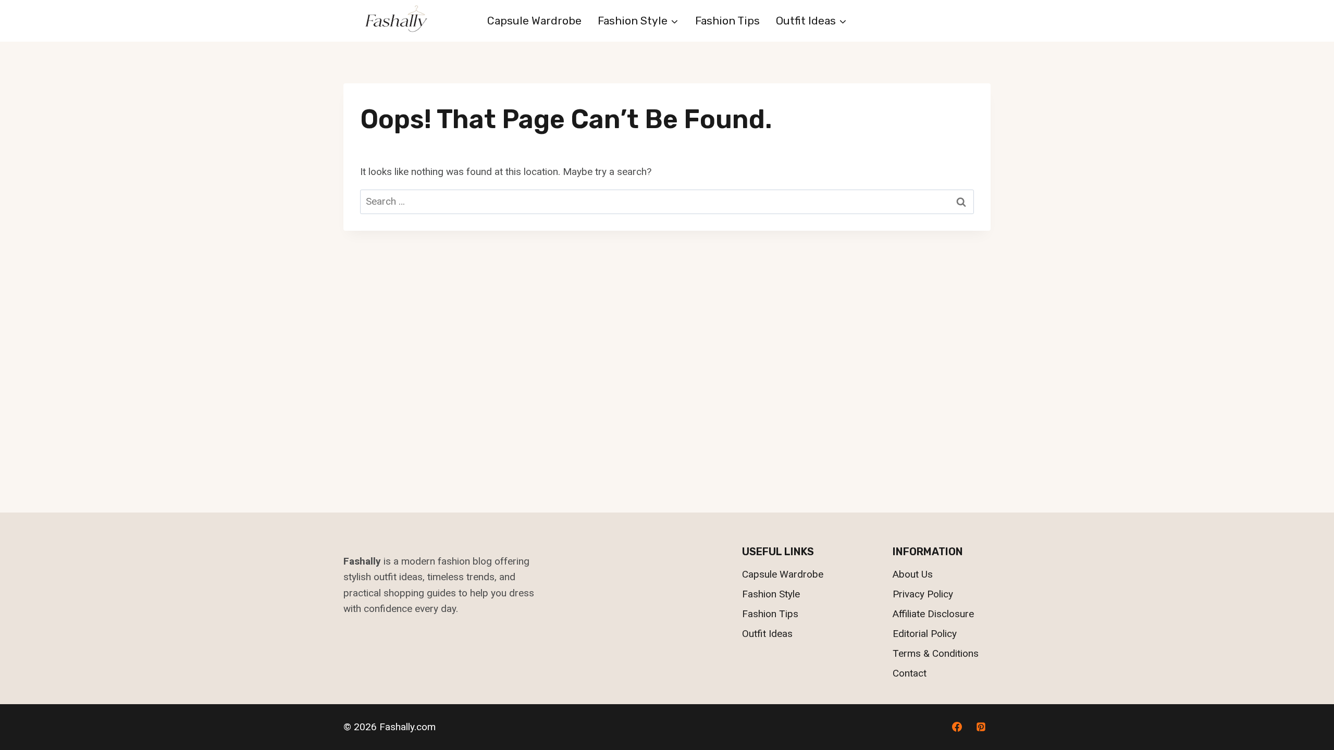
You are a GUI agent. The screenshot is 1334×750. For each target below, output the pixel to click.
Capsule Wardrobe (534, 20)
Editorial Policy (925, 634)
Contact (910, 673)
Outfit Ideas (767, 634)
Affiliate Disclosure (933, 614)
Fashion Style (771, 594)
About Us (913, 574)
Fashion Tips (727, 20)
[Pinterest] (981, 727)
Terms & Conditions (936, 653)
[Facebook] (957, 727)
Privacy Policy (923, 594)
